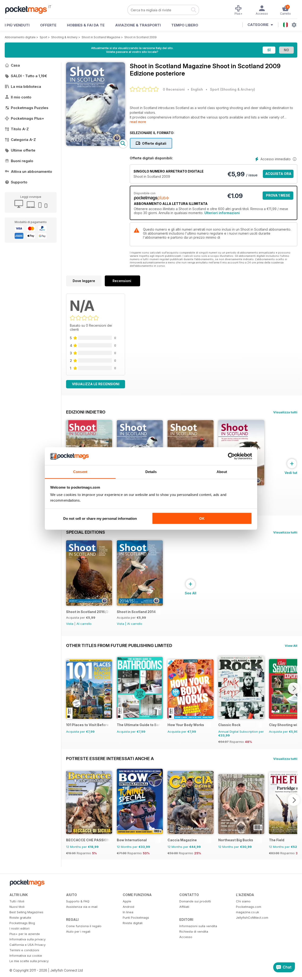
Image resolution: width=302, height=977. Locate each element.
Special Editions (85, 532)
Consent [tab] (80, 472)
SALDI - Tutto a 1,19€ (29, 76)
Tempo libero (184, 25)
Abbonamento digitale (20, 37)
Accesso (185, 937)
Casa (15, 65)
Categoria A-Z (23, 139)
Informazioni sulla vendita (198, 926)
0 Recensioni (174, 89)
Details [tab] (151, 472)
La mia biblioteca (26, 86)
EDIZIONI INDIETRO (85, 412)
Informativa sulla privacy (27, 939)
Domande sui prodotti (195, 901)
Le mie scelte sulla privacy (29, 961)
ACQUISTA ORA (278, 174)
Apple (127, 901)
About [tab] (222, 472)
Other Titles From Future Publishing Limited (119, 645)
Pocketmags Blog (22, 923)
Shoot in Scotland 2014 (136, 612)
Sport (43, 37)
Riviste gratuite (20, 917)
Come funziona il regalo (83, 926)
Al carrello (84, 624)
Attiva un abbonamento (31, 171)
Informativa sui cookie (25, 955)
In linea (128, 912)
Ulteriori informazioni (222, 213)
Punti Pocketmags (136, 917)
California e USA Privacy (27, 945)
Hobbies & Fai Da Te (86, 25)
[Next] (294, 688)
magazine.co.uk (247, 912)
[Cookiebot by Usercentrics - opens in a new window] (231, 456)
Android (128, 907)
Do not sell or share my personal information (100, 518)
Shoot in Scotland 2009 (140, 37)
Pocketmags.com (248, 907)
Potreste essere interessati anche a (110, 758)
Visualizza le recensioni (95, 384)
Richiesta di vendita (193, 931)
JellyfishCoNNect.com (252, 917)
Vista (69, 624)
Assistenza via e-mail (81, 907)
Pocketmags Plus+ (27, 118)
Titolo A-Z (20, 129)
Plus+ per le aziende (24, 934)
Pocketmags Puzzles (29, 108)
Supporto (19, 182)
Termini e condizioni (24, 950)
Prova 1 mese (278, 195)
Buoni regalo (22, 161)
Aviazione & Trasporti (138, 25)
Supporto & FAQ (77, 901)
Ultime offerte (23, 150)
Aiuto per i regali (78, 931)
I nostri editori (19, 928)
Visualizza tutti (285, 412)
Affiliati (184, 907)
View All (291, 645)
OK (202, 518)
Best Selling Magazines (26, 912)
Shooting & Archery (64, 37)
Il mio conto (21, 97)
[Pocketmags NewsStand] (28, 9)
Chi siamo (243, 901)
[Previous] (70, 688)
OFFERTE (48, 25)
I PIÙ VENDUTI (17, 25)
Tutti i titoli (16, 901)
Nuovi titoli (17, 907)
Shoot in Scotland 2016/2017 (88, 612)
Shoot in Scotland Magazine (101, 37)
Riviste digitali (133, 923)
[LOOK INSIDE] (95, 145)
